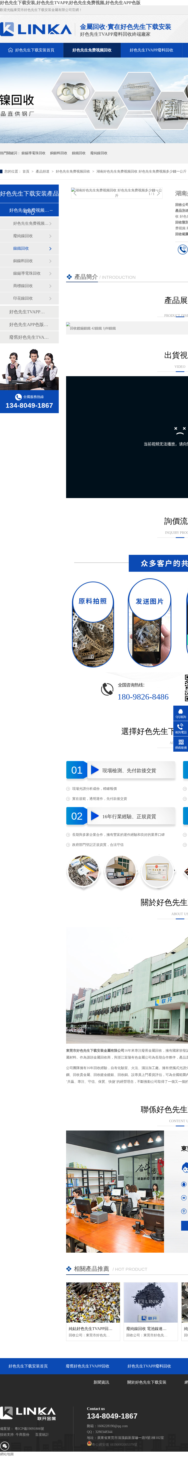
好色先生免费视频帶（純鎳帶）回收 (31, 223)
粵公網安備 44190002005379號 (114, 1444)
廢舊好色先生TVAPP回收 (29, 337)
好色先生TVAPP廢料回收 (151, 50)
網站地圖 (7, 1454)
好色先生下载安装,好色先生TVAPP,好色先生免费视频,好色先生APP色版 (70, 2)
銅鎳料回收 (58, 153)
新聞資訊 (101, 1382)
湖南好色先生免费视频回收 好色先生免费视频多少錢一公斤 (141, 171)
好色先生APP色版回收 (29, 324)
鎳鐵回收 (79, 153)
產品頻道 (43, 171)
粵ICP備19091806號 (29, 1429)
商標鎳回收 (23, 286)
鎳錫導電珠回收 (34, 153)
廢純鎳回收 (98, 153)
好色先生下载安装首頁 (34, 50)
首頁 (26, 171)
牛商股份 (22, 1434)
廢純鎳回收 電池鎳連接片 (148, 1329)
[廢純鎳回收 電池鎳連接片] (150, 1302)
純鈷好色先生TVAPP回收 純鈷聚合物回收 (105, 1329)
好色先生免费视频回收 (92, 50)
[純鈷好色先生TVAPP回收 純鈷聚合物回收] (93, 1302)
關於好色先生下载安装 (146, 1382)
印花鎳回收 (23, 298)
